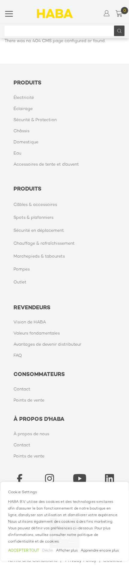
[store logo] (55, 13)
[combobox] (60, 31)
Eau (17, 153)
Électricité (24, 98)
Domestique (26, 142)
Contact (22, 389)
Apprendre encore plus (100, 551)
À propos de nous (31, 434)
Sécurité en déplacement (39, 230)
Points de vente (29, 400)
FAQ (18, 355)
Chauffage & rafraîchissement (44, 243)
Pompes (22, 269)
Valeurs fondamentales (37, 333)
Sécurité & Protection (35, 120)
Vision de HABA (30, 322)
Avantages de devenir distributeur (47, 344)
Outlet (20, 282)
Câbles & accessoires (35, 205)
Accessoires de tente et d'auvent (46, 164)
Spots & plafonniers (33, 218)
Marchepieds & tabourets (39, 256)
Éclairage (23, 109)
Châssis (21, 131)
